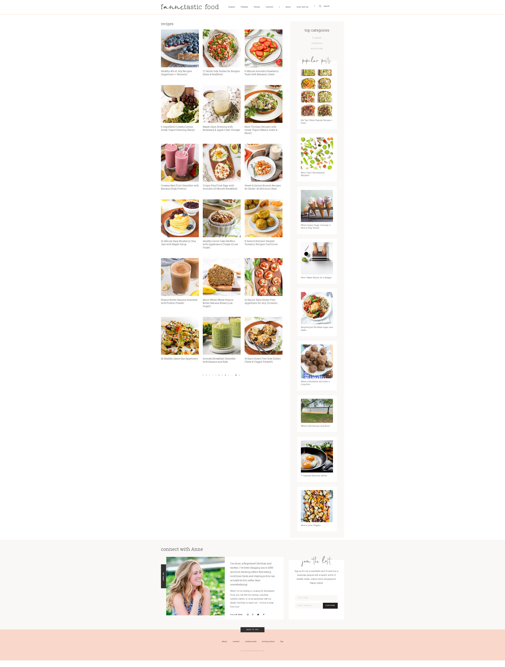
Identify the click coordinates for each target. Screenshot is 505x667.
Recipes (231, 7)
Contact (236, 641)
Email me (163, 576)
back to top (253, 629)
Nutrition (269, 7)
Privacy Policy (268, 641)
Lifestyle (244, 7)
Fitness (257, 7)
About (288, 7)
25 (236, 375)
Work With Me (302, 7)
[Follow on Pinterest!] (263, 614)
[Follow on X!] (258, 614)
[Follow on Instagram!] (248, 614)
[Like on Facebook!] (252, 614)
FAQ (281, 641)
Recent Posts (250, 641)
